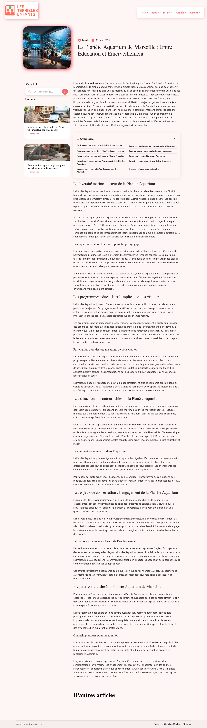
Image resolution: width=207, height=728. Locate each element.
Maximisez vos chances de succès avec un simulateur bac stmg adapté (46, 128)
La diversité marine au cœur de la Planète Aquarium (99, 145)
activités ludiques (115, 106)
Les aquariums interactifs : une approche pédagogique (152, 146)
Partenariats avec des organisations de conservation (150, 151)
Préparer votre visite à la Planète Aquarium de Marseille (97, 170)
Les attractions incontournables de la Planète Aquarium (100, 156)
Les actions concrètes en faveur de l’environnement (150, 160)
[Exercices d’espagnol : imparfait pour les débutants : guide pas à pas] (47, 152)
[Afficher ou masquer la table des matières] (135, 139)
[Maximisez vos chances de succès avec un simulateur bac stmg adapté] (47, 114)
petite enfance (97, 83)
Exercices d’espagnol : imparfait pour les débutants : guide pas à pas (46, 167)
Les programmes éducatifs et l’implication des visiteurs (100, 151)
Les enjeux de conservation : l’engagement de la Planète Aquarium (100, 162)
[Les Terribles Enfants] (21, 10)
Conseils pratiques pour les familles (144, 168)
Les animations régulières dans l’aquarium (147, 156)
